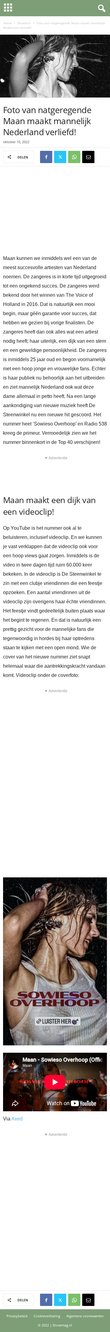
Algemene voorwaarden (85, 1316)
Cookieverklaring (47, 1316)
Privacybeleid (17, 1316)
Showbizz (24, 23)
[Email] (88, 157)
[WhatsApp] (74, 157)
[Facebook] (46, 157)
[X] (60, 157)
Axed (17, 1118)
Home (7, 23)
